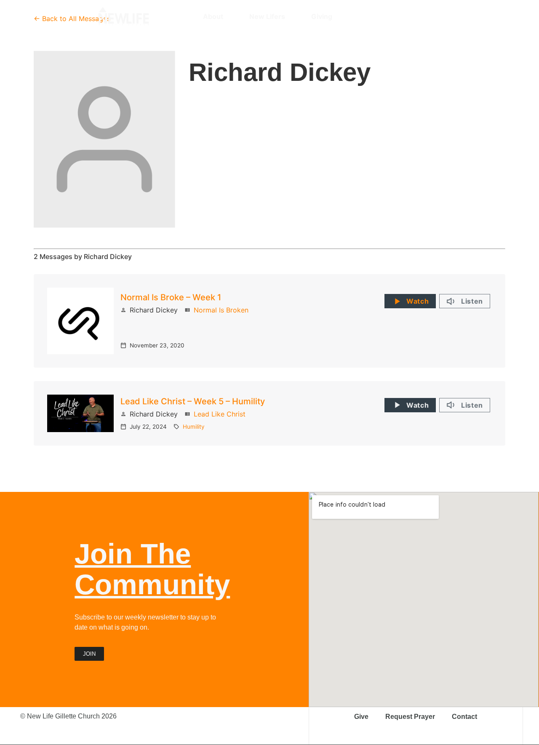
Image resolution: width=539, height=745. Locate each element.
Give (361, 716)
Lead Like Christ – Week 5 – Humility (192, 401)
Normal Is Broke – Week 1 (170, 297)
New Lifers (267, 16)
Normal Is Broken (221, 310)
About (213, 16)
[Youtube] (422, 16)
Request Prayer (410, 716)
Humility (194, 426)
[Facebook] (407, 16)
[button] (436, 16)
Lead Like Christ (219, 414)
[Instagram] (392, 16)
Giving (321, 16)
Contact (464, 716)
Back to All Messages (76, 18)
